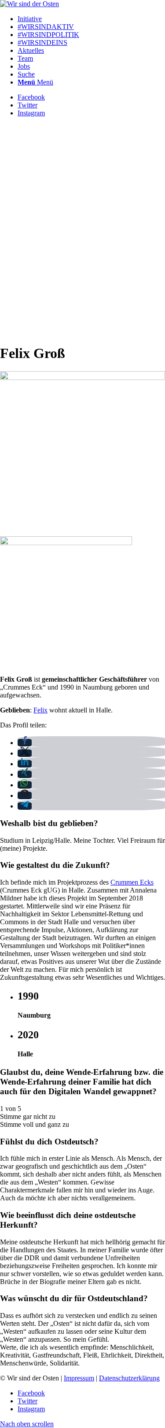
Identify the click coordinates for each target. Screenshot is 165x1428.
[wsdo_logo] (29, 3)
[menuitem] (91, 19)
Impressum (79, 1378)
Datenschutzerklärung (129, 1378)
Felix (40, 710)
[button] (25, 742)
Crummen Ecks (132, 882)
